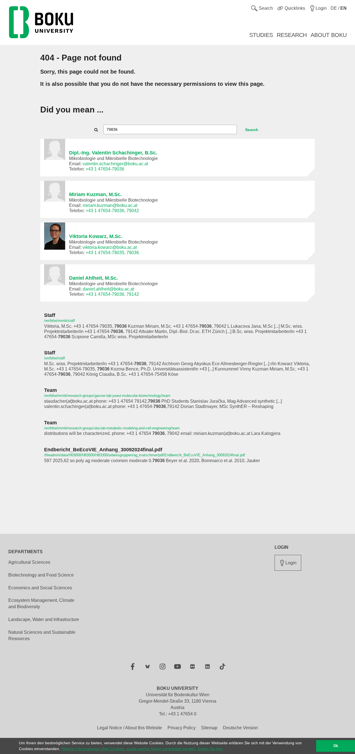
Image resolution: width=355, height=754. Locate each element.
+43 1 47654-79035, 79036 (112, 252)
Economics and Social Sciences (40, 587)
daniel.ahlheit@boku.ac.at (108, 289)
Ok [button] (335, 746)
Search (251, 129)
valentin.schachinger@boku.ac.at (115, 163)
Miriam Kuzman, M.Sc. (95, 194)
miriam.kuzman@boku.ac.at (110, 205)
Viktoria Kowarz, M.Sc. (95, 236)
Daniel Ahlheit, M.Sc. (93, 278)
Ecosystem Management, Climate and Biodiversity (41, 603)
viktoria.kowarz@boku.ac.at (110, 247)
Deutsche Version (240, 727)
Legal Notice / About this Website (129, 727)
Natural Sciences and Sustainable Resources (41, 635)
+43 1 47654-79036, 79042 (112, 210)
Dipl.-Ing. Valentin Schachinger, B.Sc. (113, 153)
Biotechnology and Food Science (41, 575)
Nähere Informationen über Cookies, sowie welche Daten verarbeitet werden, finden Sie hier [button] (142, 749)
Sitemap (209, 727)
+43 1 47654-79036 (105, 169)
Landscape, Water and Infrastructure (43, 619)
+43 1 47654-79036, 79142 (112, 294)
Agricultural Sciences (29, 562)
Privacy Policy (182, 727)
